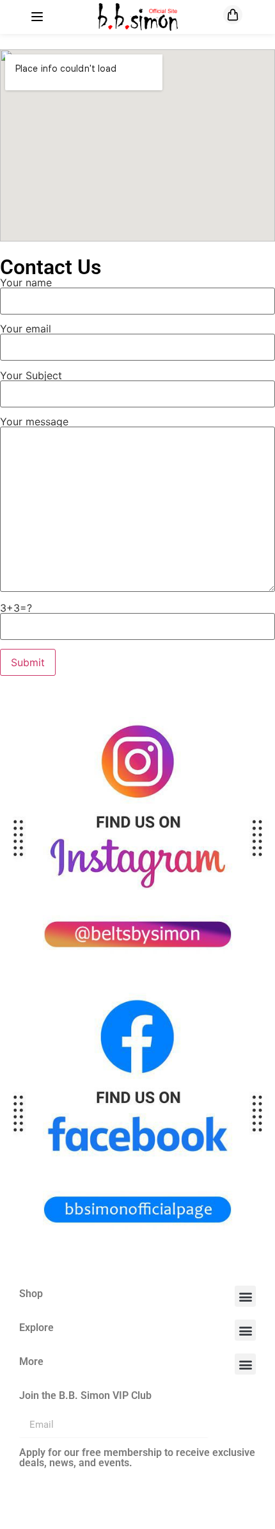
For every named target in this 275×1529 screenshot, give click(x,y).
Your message (34, 422)
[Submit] (232, 1425)
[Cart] (232, 14)
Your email (25, 329)
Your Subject (31, 376)
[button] (245, 1296)
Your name (26, 283)
